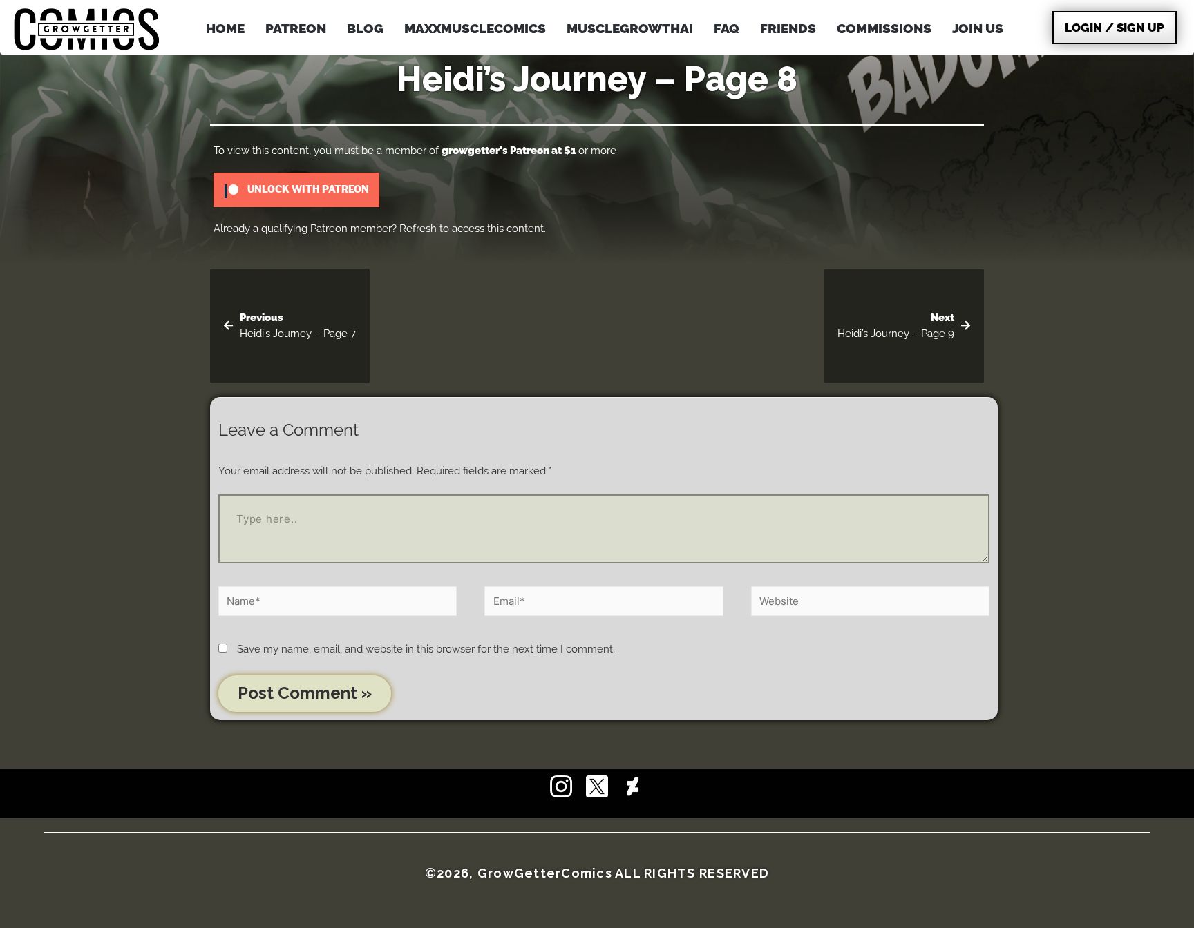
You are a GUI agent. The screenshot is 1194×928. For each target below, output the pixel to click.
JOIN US (977, 28)
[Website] (870, 603)
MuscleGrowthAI (630, 28)
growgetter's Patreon (495, 150)
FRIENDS (788, 28)
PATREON (295, 28)
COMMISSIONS (884, 28)
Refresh (418, 228)
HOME (225, 28)
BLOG (365, 28)
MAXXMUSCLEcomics (475, 28)
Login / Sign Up (1114, 28)
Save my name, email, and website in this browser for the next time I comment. (426, 649)
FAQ (726, 28)
